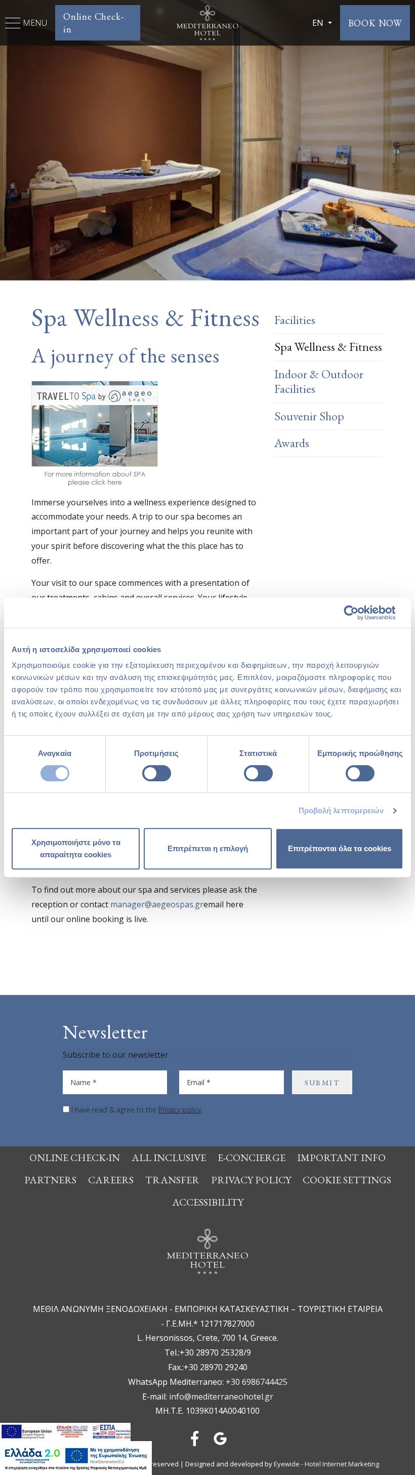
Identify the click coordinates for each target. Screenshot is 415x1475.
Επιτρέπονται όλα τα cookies (339, 848)
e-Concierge (251, 1157)
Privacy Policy (251, 1179)
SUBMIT (322, 1082)
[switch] (156, 773)
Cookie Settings (347, 1179)
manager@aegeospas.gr (156, 904)
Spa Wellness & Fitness (328, 346)
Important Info (341, 1157)
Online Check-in (93, 23)
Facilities (294, 320)
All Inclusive (169, 1157)
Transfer (172, 1179)
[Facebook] (194, 1437)
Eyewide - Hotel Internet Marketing (326, 1463)
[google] (220, 1437)
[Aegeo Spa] (94, 432)
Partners (50, 1179)
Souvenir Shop (309, 416)
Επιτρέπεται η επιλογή (208, 848)
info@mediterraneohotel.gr (221, 1396)
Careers (111, 1179)
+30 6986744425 (256, 1381)
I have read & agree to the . (136, 1109)
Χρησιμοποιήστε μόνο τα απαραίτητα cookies (75, 848)
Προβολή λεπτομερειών (341, 810)
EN (318, 22)
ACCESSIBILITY (207, 1202)
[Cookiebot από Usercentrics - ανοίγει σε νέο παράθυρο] (359, 612)
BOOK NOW (375, 23)
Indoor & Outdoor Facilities (318, 381)
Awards (291, 443)
